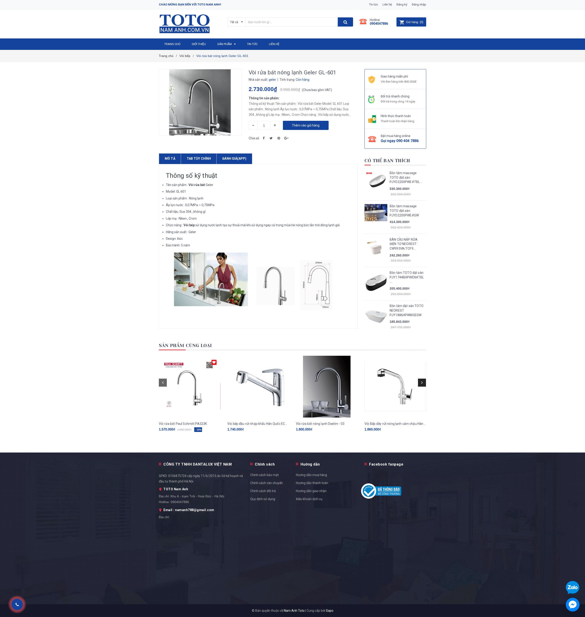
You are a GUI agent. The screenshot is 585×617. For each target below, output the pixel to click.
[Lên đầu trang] (577, 427)
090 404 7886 (407, 141)
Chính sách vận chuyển (266, 483)
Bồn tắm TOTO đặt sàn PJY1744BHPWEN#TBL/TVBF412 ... (407, 277)
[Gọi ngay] (17, 604)
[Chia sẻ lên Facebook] (263, 138)
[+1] (286, 138)
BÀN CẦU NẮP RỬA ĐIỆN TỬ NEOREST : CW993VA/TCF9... (404, 244)
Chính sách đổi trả (263, 491)
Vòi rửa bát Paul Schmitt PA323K (183, 424)
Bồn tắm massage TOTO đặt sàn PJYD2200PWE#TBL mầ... (405, 177)
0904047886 (379, 23)
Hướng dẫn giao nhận (311, 491)
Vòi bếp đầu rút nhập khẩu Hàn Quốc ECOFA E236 (258, 424)
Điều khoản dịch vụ (309, 499)
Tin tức (373, 4)
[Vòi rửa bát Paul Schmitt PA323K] (190, 387)
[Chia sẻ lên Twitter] (271, 138)
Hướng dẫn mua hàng (311, 475)
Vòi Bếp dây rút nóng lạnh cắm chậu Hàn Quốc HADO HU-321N (395, 424)
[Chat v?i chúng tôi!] (573, 605)
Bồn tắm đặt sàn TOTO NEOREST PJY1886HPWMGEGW (406, 310)
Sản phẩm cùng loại (185, 345)
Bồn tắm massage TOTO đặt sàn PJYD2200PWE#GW (404, 210)
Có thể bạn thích (387, 160)
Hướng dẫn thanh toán (312, 483)
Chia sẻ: (254, 138)
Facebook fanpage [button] (386, 464)
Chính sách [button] (265, 464)
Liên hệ (387, 4)
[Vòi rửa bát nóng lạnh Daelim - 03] (327, 387)
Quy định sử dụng (262, 499)
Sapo (329, 610)
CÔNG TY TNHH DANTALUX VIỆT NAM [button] (197, 464)
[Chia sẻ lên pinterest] (279, 138)
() (414, 22)
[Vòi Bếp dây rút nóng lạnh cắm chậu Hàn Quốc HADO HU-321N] (395, 387)
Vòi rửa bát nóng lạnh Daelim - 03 (320, 424)
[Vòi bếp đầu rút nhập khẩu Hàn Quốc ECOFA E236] (258, 387)
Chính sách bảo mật (264, 475)
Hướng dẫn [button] (310, 464)
